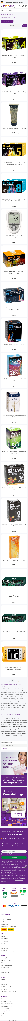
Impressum (4, 1016)
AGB (2, 1013)
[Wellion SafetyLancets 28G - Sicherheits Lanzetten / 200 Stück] (14, 263)
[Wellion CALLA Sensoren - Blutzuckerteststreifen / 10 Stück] (14, 406)
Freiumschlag (4, 924)
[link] (9, 681)
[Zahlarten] (14, 905)
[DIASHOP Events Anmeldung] (14, 806)
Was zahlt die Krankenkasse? (8, 963)
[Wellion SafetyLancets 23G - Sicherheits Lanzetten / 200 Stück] (14, 299)
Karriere (3, 936)
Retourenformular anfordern (8, 926)
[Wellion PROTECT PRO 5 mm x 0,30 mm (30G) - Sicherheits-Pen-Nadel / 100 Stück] (14, 154)
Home (2, 10)
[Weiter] (19, 681)
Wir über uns (4, 941)
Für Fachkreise (5, 972)
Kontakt (3, 979)
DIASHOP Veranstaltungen (8, 951)
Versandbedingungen (6, 919)
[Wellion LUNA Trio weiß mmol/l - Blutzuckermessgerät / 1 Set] (14, 226)
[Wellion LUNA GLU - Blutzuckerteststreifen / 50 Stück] (14, 479)
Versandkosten (5, 917)
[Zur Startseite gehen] (9, 6)
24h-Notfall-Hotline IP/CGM (8, 992)
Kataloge (15, 2)
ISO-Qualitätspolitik (6, 965)
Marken (5, 10)
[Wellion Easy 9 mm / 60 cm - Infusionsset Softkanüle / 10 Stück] (14, 586)
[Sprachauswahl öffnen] (2, 2)
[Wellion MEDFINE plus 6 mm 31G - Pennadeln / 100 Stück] (14, 83)
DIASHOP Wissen (5, 967)
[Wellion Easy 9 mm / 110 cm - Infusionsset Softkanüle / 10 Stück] (14, 622)
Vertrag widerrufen (6, 1011)
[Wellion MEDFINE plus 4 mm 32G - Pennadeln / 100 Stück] (14, 47)
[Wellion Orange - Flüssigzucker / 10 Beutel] (14, 551)
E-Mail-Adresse (4, 849)
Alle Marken (4, 748)
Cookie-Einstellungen (6, 1001)
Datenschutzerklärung (19, 880)
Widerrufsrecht (5, 1008)
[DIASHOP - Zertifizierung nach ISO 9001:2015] (5, 893)
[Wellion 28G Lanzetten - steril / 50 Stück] (14, 335)
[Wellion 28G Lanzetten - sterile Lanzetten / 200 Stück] (14, 370)
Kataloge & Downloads (7, 982)
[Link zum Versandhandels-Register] (23, 892)
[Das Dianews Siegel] (14, 893)
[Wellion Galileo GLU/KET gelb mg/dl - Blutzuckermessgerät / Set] (14, 659)
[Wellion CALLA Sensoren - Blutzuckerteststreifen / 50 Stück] (14, 442)
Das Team (3, 943)
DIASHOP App (4, 989)
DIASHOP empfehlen (6, 987)
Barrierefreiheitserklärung (7, 1006)
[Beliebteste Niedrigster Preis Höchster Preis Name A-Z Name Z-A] (14, 25)
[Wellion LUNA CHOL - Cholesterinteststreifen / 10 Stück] (14, 515)
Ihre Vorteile (4, 938)
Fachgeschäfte (8, 2)
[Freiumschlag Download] (14, 769)
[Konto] (23, 6)
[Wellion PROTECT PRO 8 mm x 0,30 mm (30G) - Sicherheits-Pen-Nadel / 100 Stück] (14, 190)
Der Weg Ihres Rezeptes (7, 958)
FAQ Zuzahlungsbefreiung (8, 960)
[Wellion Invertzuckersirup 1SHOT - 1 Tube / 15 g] (14, 119)
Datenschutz (4, 999)
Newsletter (4, 984)
